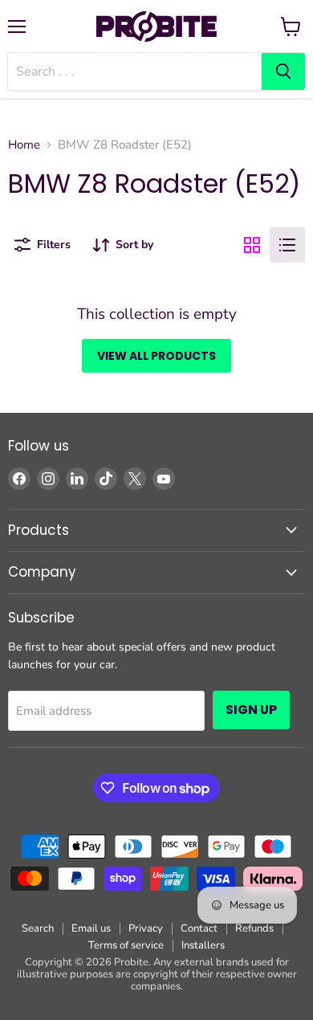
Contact (199, 928)
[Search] (283, 71)
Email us (91, 928)
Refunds (254, 928)
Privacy (145, 928)
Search (38, 928)
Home (24, 145)
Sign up (251, 709)
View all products (156, 356)
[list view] (287, 245)
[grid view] (252, 245)
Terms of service (126, 945)
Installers (203, 945)
